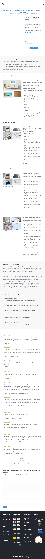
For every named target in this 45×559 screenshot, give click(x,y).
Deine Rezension (6, 482)
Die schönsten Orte (27, 521)
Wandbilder (30, 52)
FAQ (36, 32)
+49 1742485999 (7, 521)
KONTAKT (37, 4)
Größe (26, 41)
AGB (24, 557)
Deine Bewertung (6, 477)
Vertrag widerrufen (28, 557)
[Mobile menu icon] (43, 4)
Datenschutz (20, 557)
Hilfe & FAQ (25, 525)
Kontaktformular (7, 522)
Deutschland (26, 538)
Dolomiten (29, 540)
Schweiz (30, 538)
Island (25, 540)
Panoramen (26, 535)
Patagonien (26, 541)
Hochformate (26, 537)
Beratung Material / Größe (30, 32)
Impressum (16, 557)
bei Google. (29, 463)
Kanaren (30, 541)
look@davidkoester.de (6, 519)
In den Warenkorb (34, 47)
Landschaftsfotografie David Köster (40, 520)
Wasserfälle (26, 534)
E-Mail (4, 501)
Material (26, 35)
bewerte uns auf (40, 532)
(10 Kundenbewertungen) (33, 22)
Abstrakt (29, 534)
